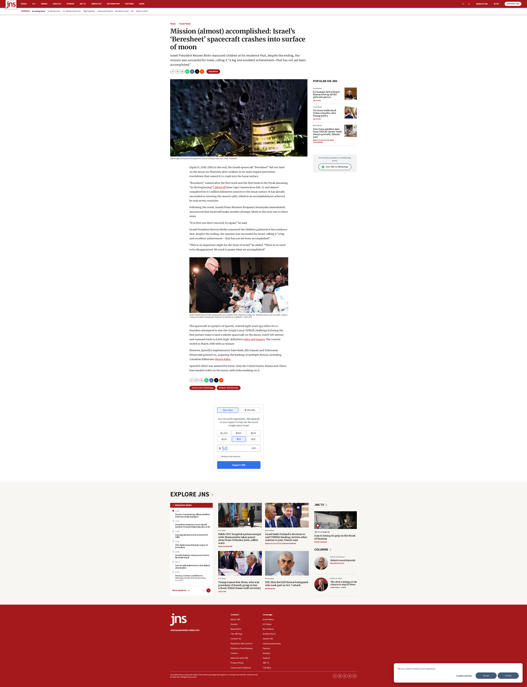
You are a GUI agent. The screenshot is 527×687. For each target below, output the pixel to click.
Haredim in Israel (122, 11)
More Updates (179, 590)
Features (129, 3)
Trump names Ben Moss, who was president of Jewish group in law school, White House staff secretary (239, 585)
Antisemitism (113, 3)
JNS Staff (317, 100)
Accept (486, 675)
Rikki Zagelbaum (225, 546)
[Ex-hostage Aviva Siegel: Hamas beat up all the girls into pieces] (350, 94)
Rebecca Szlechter (321, 140)
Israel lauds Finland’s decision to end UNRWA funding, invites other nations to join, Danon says (286, 537)
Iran (132, 11)
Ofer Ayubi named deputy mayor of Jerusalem (191, 546)
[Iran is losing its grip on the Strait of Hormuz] (335, 520)
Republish (213, 71)
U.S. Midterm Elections (72, 11)
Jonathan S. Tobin (338, 587)
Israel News (185, 23)
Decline (508, 675)
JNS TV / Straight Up (322, 532)
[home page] (11, 4)
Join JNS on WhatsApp (337, 167)
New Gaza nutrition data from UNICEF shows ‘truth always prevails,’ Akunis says (327, 133)
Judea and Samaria (105, 11)
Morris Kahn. (223, 359)
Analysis (57, 3)
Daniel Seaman (320, 542)
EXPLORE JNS (190, 494)
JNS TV (83, 3)
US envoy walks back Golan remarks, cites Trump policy (324, 113)
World (44, 3)
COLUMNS (321, 549)
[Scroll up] (204, 590)
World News (317, 125)
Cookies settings (464, 675)
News (173, 23)
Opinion (70, 3)
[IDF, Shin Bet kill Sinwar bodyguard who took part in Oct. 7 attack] (287, 563)
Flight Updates (89, 11)
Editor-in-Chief (142, 11)
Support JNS (513, 3)
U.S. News (222, 530)
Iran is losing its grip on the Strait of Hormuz (334, 537)
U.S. (34, 3)
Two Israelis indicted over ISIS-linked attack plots (192, 566)
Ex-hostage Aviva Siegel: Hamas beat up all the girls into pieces (326, 94)
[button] (182, 71)
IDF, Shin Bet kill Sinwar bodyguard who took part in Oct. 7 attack (286, 584)
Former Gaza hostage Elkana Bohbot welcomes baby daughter (192, 515)
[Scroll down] (208, 590)
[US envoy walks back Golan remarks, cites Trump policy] (350, 112)
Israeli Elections (54, 11)
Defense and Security (228, 387)
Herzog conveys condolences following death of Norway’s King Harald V (190, 578)
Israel (24, 3)
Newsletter (482, 4)
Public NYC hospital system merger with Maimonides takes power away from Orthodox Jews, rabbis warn (239, 539)
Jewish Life (96, 3)
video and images (254, 339)
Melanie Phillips (337, 563)
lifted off (220, 187)
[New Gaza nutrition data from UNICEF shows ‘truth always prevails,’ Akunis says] (350, 131)
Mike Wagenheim (289, 543)
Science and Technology (202, 387)
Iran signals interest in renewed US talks (191, 536)
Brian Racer (270, 588)
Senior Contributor (337, 557)
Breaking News (183, 505)
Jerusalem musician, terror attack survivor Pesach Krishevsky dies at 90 (192, 525)
